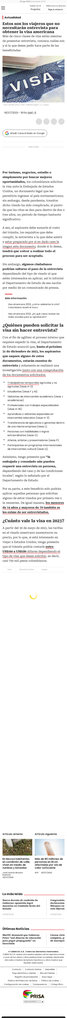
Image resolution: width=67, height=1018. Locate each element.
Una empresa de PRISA (33, 994)
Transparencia (40, 984)
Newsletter (50, 969)
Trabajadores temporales (23, 383)
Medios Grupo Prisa (33, 1001)
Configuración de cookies (16, 984)
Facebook (39, 121)
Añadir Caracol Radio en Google (27, 133)
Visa (9, 569)
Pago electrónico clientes (24, 973)
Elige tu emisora (55, 9)
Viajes (44, 569)
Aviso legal (47, 977)
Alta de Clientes (47, 973)
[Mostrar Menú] (3, 8)
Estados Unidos (26, 569)
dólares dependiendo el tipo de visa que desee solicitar (31, 551)
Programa (35, 9)
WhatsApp (61, 121)
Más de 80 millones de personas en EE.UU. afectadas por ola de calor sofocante (49, 863)
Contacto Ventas (33, 969)
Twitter (46, 121)
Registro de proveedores (26, 977)
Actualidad (12, 17)
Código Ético (57, 984)
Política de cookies (50, 980)
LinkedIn (54, 121)
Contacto (16, 969)
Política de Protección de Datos (22, 980)
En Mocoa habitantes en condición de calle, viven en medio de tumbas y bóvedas (16, 863)
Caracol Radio (15, 8)
